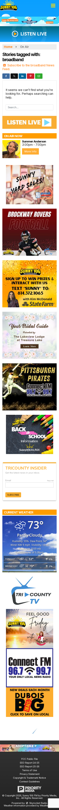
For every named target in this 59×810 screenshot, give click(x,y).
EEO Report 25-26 (29, 766)
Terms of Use (29, 770)
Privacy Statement (29, 774)
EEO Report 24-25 (29, 762)
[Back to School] (29, 434)
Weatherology (47, 805)
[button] (53, 5)
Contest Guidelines (29, 781)
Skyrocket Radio (38, 803)
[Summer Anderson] (11, 149)
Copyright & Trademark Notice (29, 777)
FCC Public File (29, 758)
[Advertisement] (29, 20)
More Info (30, 151)
